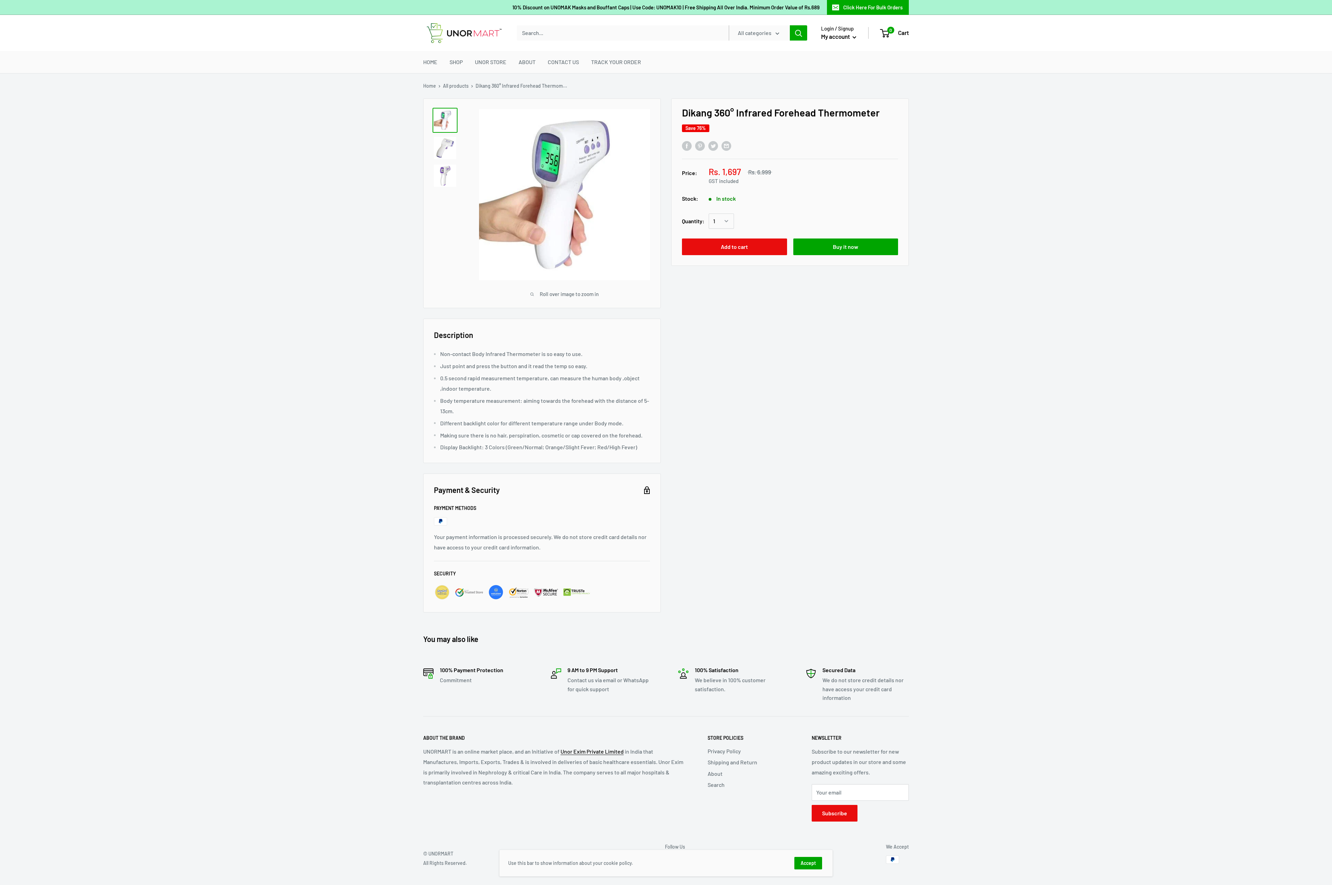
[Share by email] (726, 145)
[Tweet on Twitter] (713, 145)
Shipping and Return (732, 762)
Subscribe (834, 813)
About (715, 773)
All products (456, 86)
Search (716, 784)
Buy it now (845, 246)
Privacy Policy (724, 751)
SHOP (456, 62)
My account (836, 36)
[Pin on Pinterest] (700, 145)
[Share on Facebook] (687, 145)
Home (429, 86)
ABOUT (527, 62)
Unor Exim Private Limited (592, 751)
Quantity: (693, 221)
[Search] (798, 33)
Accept (808, 863)
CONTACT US (563, 62)
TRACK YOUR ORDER (616, 62)
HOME (430, 62)
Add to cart (734, 246)
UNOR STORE (490, 62)
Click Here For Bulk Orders (873, 7)
